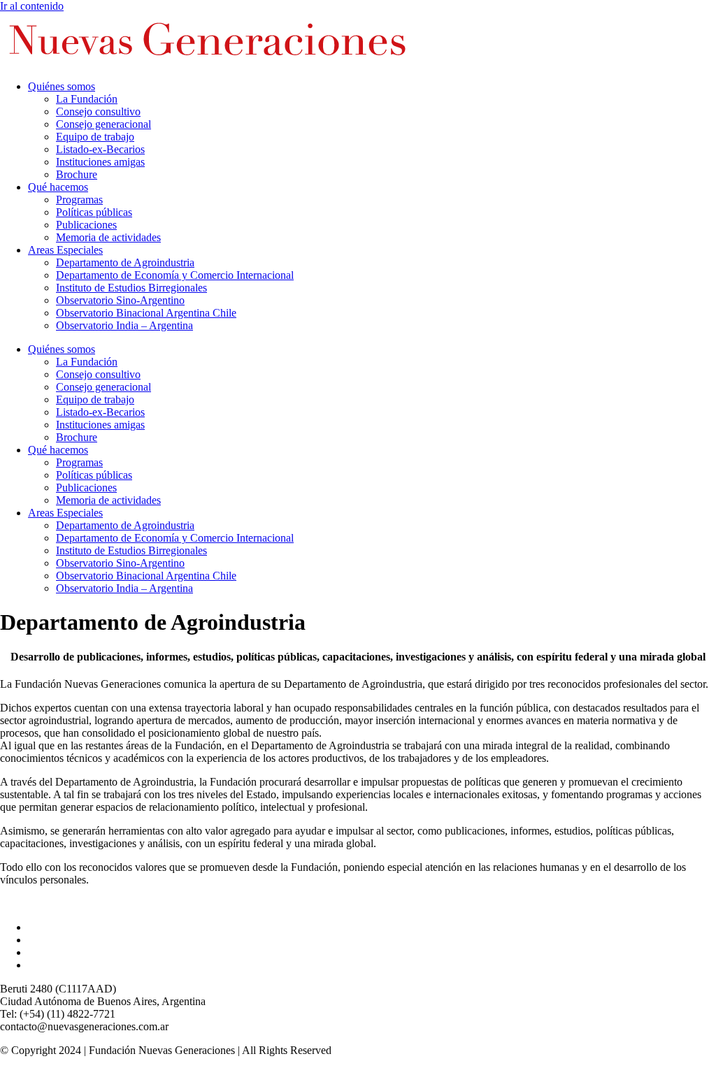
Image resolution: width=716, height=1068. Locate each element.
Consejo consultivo (98, 111)
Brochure (76, 174)
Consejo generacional (103, 124)
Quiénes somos (61, 86)
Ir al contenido (32, 6)
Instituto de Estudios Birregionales (131, 288)
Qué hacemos (58, 187)
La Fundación (86, 99)
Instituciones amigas (100, 162)
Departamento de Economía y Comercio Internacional (175, 275)
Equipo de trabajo (95, 137)
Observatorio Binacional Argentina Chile (146, 313)
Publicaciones (86, 225)
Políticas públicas (94, 212)
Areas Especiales (65, 250)
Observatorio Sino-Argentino (120, 300)
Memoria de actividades (108, 237)
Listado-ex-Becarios (100, 149)
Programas (79, 199)
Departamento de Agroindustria (125, 262)
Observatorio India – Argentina (124, 325)
